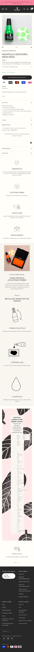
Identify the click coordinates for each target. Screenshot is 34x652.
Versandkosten (15, 62)
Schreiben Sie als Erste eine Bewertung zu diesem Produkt (17, 135)
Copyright (5, 153)
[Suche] (6, 9)
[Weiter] (31, 47)
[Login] (27, 9)
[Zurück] (3, 47)
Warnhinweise (6, 148)
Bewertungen (6, 125)
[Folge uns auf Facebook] (4, 639)
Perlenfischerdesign (9, 50)
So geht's (5, 102)
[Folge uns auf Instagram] (8, 639)
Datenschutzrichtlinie (21, 489)
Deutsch (5, 631)
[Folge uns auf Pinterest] (12, 639)
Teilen (3, 96)
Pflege (4, 120)
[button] (17, 135)
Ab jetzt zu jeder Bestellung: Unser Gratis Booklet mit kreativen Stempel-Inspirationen (17, 2)
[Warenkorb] (31, 9)
